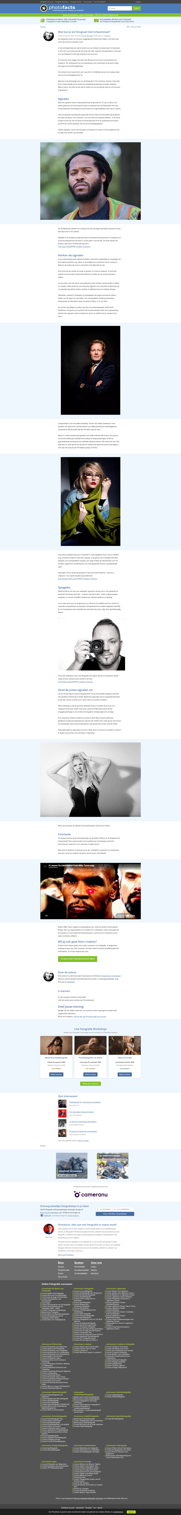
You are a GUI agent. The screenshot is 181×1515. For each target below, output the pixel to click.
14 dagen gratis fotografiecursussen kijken (78, 959)
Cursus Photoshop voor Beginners (54, 1347)
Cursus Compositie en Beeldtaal (54, 1310)
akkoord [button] (131, 1512)
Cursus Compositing (49, 1373)
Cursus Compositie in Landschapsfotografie (82, 1407)
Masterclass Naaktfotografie (56, 1058)
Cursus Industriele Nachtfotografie (86, 1336)
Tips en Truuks (136, 26)
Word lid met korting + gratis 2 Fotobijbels (78, 15)
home (44, 27)
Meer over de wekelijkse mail (51, 1213)
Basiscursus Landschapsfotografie (86, 1399)
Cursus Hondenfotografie (115, 1397)
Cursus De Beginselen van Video (118, 1450)
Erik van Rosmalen (87, 36)
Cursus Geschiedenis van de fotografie (56, 1305)
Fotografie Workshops (62, 2)
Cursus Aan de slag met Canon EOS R (88, 1334)
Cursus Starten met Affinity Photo (86, 1473)
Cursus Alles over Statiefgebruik (53, 1320)
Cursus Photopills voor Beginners (54, 1464)
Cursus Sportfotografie (82, 1302)
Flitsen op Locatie (125, 1058)
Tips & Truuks (62, 1277)
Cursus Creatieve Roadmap (116, 1352)
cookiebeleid (118, 1512)
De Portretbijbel (79, 1266)
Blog (61, 1262)
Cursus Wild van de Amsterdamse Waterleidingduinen (54, 1407)
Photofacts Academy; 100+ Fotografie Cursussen (66, 19)
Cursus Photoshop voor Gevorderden (55, 1354)
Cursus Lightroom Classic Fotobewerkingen (115, 1309)
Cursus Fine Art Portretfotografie (53, 1441)
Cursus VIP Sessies (81, 1483)
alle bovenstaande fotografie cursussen (88, 1498)
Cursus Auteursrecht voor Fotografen (87, 1472)
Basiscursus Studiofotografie (84, 1422)
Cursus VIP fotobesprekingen (52, 1468)
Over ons (96, 1262)
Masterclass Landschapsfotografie (86, 1397)
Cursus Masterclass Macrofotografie (55, 1398)
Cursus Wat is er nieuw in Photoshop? (56, 1386)
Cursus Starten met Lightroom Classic (120, 1293)
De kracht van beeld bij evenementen (83, 1131)
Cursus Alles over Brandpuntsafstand (55, 1314)
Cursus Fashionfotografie (83, 1426)
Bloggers (94, 1270)
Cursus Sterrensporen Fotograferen (87, 1404)
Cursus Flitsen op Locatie (51, 1426)
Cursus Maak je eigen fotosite (85, 1492)
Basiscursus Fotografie (50, 1312)
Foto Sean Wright (64, 247)
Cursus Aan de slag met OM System (87, 1331)
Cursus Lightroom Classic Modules (119, 1297)
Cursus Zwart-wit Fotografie (116, 1360)
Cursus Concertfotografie (83, 1291)
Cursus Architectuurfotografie (84, 1295)
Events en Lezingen (81, 1488)
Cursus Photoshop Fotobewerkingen (55, 1379)
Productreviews (79, 1477)
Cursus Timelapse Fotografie (84, 1327)
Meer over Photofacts (66, 1255)
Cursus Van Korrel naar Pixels (85, 1325)
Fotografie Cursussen (46, 2)
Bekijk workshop (56, 1074)
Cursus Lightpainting (114, 1364)
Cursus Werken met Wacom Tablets (87, 1464)
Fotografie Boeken (76, 2)
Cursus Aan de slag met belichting (54, 1297)
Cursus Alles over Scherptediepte (54, 1295)
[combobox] (120, 8)
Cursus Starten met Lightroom (117, 1291)
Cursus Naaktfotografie (50, 1436)
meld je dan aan (80, 1016)
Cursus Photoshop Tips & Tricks (53, 1377)
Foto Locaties (88, 2)
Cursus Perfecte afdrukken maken (86, 1468)
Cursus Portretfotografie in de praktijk (55, 1424)
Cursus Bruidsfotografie (115, 1419)
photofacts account (67, 1508)
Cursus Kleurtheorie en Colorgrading (55, 1352)
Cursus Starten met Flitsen (51, 1421)
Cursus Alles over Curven (51, 1381)
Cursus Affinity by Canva (83, 1475)
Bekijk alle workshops (90, 1084)
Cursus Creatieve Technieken (117, 1347)
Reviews (61, 1266)
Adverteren (94, 1273)
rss (95, 1508)
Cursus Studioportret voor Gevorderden (88, 1421)
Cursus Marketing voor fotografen (86, 1448)
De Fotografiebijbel (80, 1273)
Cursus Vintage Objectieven (116, 1367)
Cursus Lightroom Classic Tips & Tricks (120, 1306)
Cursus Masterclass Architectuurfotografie (82, 1305)
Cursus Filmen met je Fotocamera (118, 1448)
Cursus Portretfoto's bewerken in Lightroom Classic (118, 1299)
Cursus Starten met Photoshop (53, 1349)
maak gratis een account (97, 1016)
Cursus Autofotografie (50, 1448)
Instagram (70, 982)
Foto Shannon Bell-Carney (68, 579)
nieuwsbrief (80, 1508)
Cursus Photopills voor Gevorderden (55, 1466)
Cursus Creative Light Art (115, 1365)
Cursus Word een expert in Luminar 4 (87, 1352)
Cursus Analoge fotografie (115, 1362)
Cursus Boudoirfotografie (51, 1422)
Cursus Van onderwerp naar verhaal (119, 1350)
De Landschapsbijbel (81, 1270)
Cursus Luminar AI (81, 1350)
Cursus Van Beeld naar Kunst (117, 1349)
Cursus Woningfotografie (51, 1450)
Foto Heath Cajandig (66, 682)
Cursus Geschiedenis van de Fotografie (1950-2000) (52, 1317)
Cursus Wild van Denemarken (53, 1410)
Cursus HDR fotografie (82, 1314)
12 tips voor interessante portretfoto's (82, 1122)
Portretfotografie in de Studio (90, 1058)
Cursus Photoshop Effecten (52, 1388)
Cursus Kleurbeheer (81, 1308)
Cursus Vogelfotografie (114, 1395)
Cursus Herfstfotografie (50, 1400)
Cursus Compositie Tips (83, 1332)
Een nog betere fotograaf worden (81, 1112)
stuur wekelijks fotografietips (115, 1214)
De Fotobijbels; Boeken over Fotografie (115, 19)
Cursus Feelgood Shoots (51, 1439)
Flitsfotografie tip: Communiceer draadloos (85, 1102)
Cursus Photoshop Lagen (51, 1358)
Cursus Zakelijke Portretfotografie (54, 1437)
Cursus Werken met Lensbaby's (118, 1354)
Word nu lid (113, 15)
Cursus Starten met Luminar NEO (86, 1347)
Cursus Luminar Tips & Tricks (85, 1349)
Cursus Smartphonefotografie (85, 1323)
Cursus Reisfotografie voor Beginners (88, 1293)
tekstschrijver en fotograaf (110, 976)
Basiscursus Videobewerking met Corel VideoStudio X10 (118, 1456)
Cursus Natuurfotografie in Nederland (55, 1404)
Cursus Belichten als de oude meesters (88, 1424)
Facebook (47, 1215)
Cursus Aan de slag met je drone (86, 1470)
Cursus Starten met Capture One (86, 1466)
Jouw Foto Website (99, 2)
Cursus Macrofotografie (50, 1402)
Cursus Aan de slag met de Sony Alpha (88, 1329)
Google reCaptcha (73, 1215)
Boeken (60, 1273)
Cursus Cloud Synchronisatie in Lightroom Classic (118, 1328)
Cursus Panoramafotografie (84, 1316)
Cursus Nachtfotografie (82, 1317)
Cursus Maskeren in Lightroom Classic (120, 1295)
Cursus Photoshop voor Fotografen (55, 1350)
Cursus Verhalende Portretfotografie (55, 1430)
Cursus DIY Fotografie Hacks (85, 1338)
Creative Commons (83, 247)
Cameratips (46, 1303)
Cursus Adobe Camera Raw (52, 1356)
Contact (93, 1266)
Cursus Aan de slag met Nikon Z (86, 1340)
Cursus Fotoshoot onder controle (54, 1428)
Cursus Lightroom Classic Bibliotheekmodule (115, 1316)
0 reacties (107, 36)
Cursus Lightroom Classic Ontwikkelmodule (115, 1303)
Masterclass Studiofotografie (84, 1419)
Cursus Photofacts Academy (84, 1490)
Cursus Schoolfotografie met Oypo (86, 1452)
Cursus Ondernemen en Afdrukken (87, 1450)
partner (100, 1508)
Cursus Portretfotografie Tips (52, 1419)
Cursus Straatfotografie (82, 1297)
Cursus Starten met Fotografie (53, 1293)
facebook (88, 1508)
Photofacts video (63, 1270)
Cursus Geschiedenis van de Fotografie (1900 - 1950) (52, 1307)
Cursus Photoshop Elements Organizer (56, 1371)
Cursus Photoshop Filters (51, 1375)
